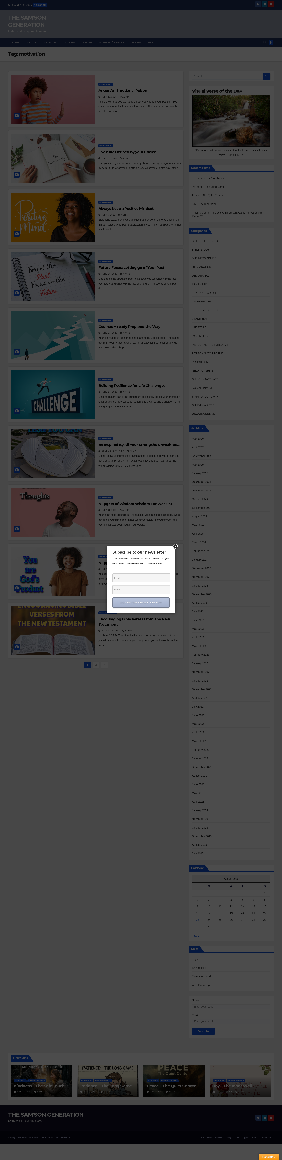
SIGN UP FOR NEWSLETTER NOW (141, 602)
